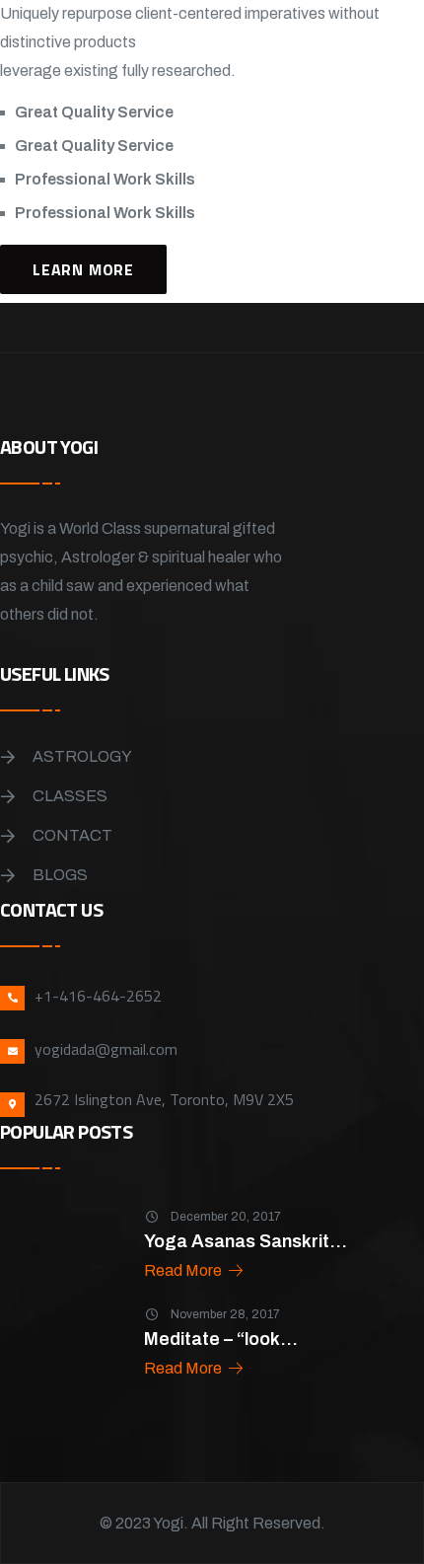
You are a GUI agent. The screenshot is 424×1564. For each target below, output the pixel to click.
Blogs (60, 874)
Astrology (82, 756)
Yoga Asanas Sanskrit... (245, 1241)
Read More (184, 1270)
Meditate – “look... (221, 1339)
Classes (70, 795)
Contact (72, 835)
